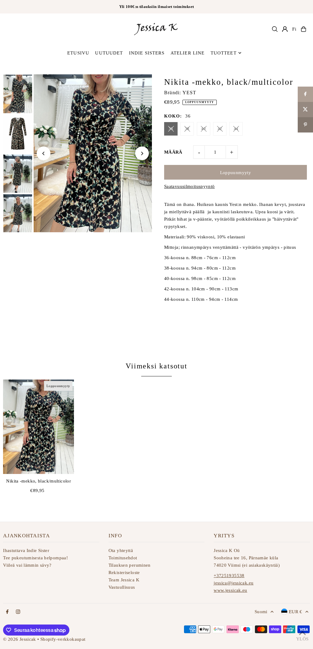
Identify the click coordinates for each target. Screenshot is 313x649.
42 (220, 128)
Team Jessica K (124, 579)
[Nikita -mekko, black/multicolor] (38, 426)
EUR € (295, 611)
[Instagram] (18, 612)
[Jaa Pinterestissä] (305, 124)
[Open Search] (275, 29)
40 (203, 128)
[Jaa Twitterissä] (305, 109)
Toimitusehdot (123, 557)
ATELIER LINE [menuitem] (188, 52)
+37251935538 (229, 575)
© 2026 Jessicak (19, 639)
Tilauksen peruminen (130, 565)
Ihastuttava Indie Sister (26, 550)
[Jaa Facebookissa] (305, 94)
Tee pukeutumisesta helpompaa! (35, 557)
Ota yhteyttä (121, 550)
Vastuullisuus (122, 587)
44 (236, 128)
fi (294, 29)
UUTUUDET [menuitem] (109, 52)
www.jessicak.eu (230, 590)
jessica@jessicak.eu (233, 582)
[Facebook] (7, 612)
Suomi (261, 611)
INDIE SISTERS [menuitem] (147, 52)
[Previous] (43, 153)
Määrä (173, 152)
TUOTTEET (224, 52)
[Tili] (285, 29)
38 (187, 128)
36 (171, 128)
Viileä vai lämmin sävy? (27, 565)
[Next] (142, 153)
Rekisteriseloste (124, 572)
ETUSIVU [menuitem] (78, 52)
